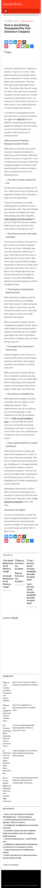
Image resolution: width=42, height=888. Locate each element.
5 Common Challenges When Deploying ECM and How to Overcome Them (24, 727)
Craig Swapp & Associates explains (18, 219)
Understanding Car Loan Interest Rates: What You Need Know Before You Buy (25, 753)
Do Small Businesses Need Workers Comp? (8, 581)
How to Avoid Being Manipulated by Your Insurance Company (17, 28)
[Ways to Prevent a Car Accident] (20, 565)
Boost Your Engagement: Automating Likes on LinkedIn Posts (24, 707)
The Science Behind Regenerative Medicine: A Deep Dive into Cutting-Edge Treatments (25, 780)
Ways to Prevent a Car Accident (19, 577)
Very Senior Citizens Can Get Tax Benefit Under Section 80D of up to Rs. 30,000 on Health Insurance (19, 833)
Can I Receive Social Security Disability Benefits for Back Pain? (31, 593)
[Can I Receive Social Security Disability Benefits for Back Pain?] (32, 571)
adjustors (21, 119)
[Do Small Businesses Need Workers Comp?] (8, 567)
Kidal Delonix (27, 21)
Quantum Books (12, 4)
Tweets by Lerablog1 (11, 865)
